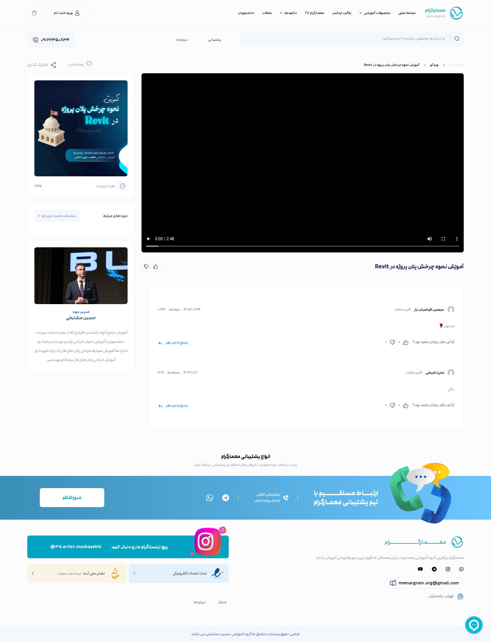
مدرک (222, 602)
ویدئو (434, 64)
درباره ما (182, 39)
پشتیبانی (214, 39)
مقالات (267, 13)
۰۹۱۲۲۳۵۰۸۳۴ (55, 40)
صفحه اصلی (407, 13)
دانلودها (290, 13)
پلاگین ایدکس (341, 13)
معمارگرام (456, 64)
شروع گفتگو (72, 498)
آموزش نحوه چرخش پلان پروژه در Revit (391, 64)
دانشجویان (246, 13)
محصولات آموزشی (377, 13)
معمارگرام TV (314, 13)
